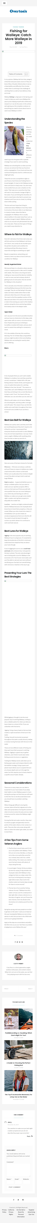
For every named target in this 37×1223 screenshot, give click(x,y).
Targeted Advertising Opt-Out (31, 1212)
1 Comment (19, 935)
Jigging (6, 535)
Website (26, 1179)
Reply (28, 1136)
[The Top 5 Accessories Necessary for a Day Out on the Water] (18, 1080)
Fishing (15, 27)
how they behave (28, 145)
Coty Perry (24, 47)
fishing (12, 97)
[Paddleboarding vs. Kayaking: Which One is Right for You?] (18, 1019)
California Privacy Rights (11, 1212)
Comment (10, 1162)
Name (9, 1179)
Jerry (10, 1122)
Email (17, 1179)
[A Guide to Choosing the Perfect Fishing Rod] (18, 1050)
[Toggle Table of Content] (25, 74)
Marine (21, 27)
